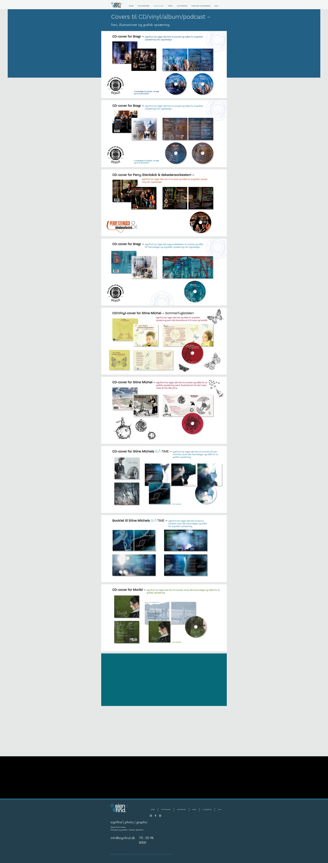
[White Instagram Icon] (160, 815)
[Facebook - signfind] (155, 815)
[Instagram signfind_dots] (151, 815)
